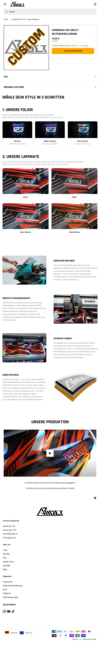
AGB (5, 589)
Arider (80, 639)
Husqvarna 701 (9, 530)
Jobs (5, 550)
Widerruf (7, 593)
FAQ (5, 558)
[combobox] (50, 12)
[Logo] (17, 4)
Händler (6, 554)
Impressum (8, 582)
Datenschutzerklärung (12, 585)
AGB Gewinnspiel (10, 597)
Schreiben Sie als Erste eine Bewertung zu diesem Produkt (50, 488)
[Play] (50, 453)
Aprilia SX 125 (9, 526)
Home (6, 19)
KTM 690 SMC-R (10, 534)
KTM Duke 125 (9, 538)
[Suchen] (6, 12)
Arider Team (8, 562)
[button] (95, 4)
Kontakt (6, 565)
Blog (5, 569)
